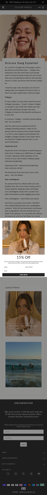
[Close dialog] (45, 219)
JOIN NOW (23, 275)
